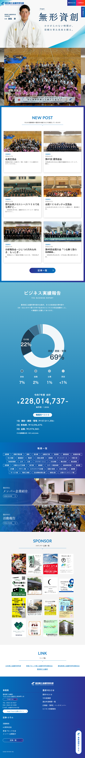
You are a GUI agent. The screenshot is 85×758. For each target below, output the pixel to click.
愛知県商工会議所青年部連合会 (69, 666)
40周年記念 (7, 727)
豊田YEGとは (47, 694)
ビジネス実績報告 (49, 709)
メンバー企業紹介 (9, 734)
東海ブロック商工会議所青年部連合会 (39, 666)
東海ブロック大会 (9, 731)
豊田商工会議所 (42, 669)
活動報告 (6, 723)
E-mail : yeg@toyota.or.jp (11, 707)
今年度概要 (46, 698)
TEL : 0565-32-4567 (9, 703)
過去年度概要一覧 (49, 701)
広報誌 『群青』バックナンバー (54, 705)
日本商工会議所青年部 (13, 666)
